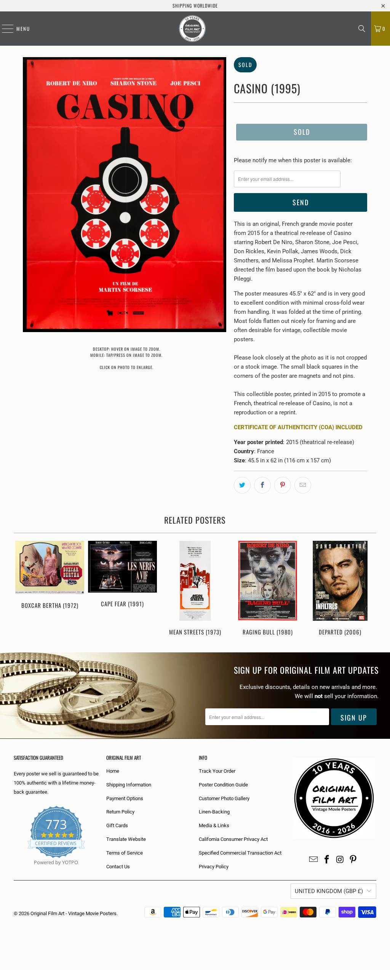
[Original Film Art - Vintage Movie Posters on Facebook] (327, 860)
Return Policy (120, 812)
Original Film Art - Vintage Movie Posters (73, 913)
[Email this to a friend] (302, 485)
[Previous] (22, 589)
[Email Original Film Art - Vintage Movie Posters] (314, 860)
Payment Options (124, 798)
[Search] (362, 28)
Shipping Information (128, 785)
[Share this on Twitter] (242, 485)
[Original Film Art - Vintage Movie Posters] (192, 28)
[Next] (368, 589)
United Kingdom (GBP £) (329, 891)
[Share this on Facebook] (262, 485)
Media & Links (214, 825)
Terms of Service (124, 853)
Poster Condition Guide (223, 785)
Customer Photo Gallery (224, 798)
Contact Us (118, 866)
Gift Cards (117, 825)
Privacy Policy (214, 866)
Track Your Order (217, 771)
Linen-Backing (214, 812)
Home (112, 771)
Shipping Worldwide (195, 5)
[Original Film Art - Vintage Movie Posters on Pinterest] (353, 860)
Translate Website (126, 839)
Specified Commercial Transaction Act (240, 853)
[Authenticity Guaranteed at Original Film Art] (14, 871)
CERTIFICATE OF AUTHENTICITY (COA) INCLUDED (298, 427)
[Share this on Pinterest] (282, 485)
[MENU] (4, 28)
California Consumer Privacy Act (233, 839)
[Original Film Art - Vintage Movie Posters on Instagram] (340, 860)
